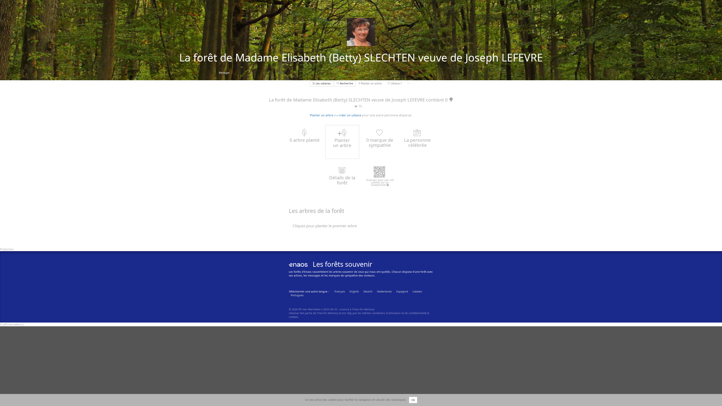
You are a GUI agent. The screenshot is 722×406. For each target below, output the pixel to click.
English (354, 291)
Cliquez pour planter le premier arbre (325, 225)
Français (339, 291)
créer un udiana (350, 115)
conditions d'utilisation (386, 313)
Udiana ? (396, 83)
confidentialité (418, 313)
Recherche (346, 83)
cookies (293, 317)
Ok (413, 400)
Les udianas (323, 83)
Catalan (417, 291)
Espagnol (402, 291)
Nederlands (384, 291)
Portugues (297, 295)
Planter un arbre (371, 83)
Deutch (367, 291)
